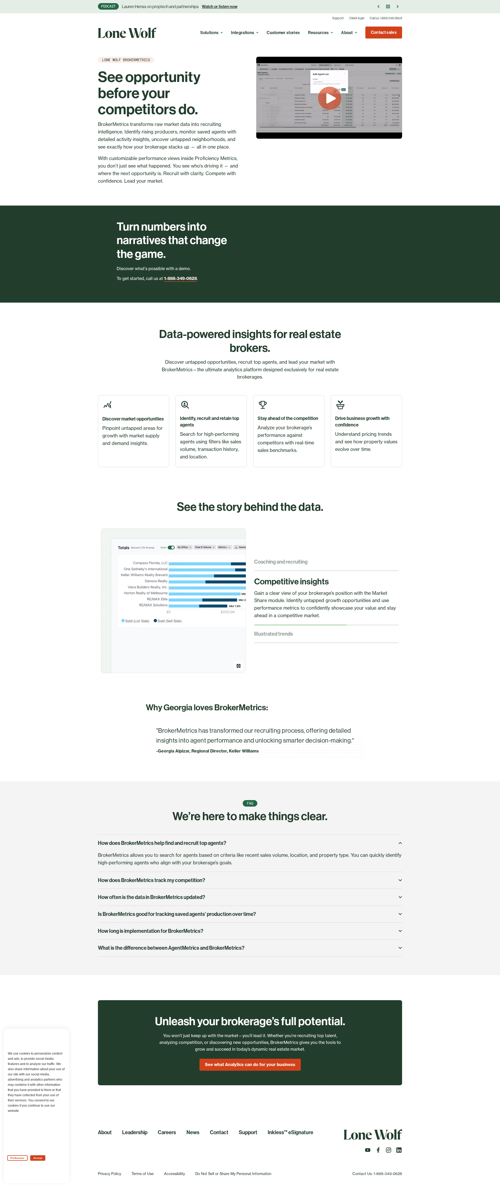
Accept (37, 1158)
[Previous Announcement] (378, 6)
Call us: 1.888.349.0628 (386, 18)
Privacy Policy (109, 1173)
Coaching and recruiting (281, 562)
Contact (219, 1132)
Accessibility (174, 1173)
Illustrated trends (273, 634)
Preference (17, 1158)
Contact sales (384, 32)
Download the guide (231, 6)
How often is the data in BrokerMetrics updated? (151, 897)
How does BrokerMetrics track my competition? (151, 880)
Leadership (134, 1132)
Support (338, 18)
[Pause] (388, 6)
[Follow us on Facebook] (378, 1151)
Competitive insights (291, 581)
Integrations (242, 32)
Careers (167, 1132)
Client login (357, 18)
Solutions (209, 32)
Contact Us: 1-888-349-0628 (377, 1173)
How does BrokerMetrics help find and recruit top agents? (162, 843)
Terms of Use (143, 1173)
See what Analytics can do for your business (250, 1064)
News (192, 1132)
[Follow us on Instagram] (388, 1151)
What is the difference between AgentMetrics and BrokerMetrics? (171, 948)
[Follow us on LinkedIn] (399, 1151)
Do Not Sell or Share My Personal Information (233, 1173)
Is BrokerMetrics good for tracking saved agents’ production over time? (177, 914)
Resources (318, 32)
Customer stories (283, 32)
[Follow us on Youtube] (368, 1151)
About (347, 32)
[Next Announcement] (397, 6)
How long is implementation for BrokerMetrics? (150, 931)
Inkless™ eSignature (290, 1132)
